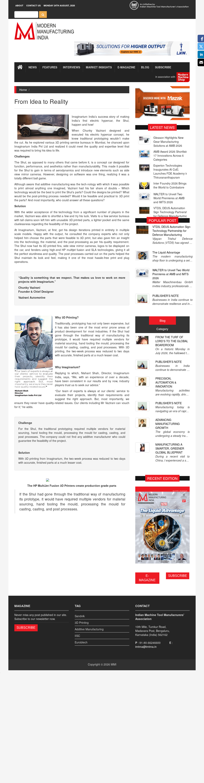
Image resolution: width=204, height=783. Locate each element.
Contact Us (33, 5)
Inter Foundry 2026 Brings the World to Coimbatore (169, 171)
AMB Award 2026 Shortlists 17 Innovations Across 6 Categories (170, 142)
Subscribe (163, 67)
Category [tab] (162, 329)
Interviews (71, 67)
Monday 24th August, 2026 (59, 5)
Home (23, 90)
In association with (166, 77)
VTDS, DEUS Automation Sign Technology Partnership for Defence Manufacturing (171, 198)
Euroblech (81, 642)
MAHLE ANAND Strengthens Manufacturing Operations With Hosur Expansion (171, 212)
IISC (77, 636)
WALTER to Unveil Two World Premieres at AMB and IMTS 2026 (168, 184)
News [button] (32, 67)
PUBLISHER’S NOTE (165, 296)
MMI (113, 664)
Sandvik (80, 616)
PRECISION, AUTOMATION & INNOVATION (165, 382)
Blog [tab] (162, 320)
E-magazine (126, 67)
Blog (145, 67)
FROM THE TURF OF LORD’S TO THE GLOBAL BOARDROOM (171, 341)
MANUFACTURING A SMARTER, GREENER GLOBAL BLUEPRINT (169, 448)
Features (49, 67)
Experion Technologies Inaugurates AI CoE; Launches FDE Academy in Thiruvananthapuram (170, 157)
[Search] (43, 14)
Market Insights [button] (99, 67)
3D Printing (82, 623)
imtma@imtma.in (146, 647)
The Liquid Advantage (166, 252)
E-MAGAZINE (147, 578)
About (19, 5)
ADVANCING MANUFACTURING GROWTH (167, 424)
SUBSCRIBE (177, 575)
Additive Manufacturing (89, 629)
